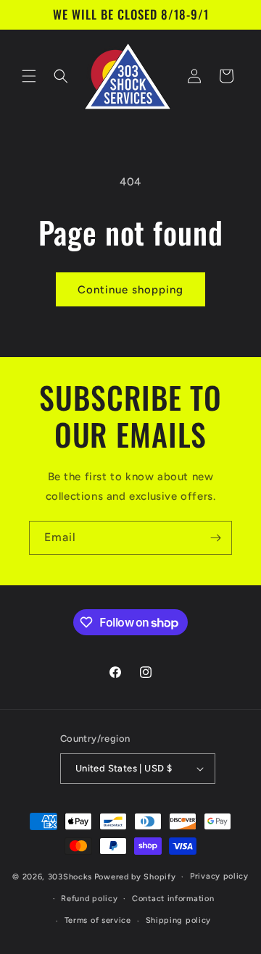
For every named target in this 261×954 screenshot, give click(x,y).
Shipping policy (179, 920)
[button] (29, 76)
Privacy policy (219, 876)
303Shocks (70, 877)
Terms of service (98, 920)
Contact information (173, 898)
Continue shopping (130, 289)
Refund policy (89, 898)
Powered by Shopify (135, 877)
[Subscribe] (215, 538)
